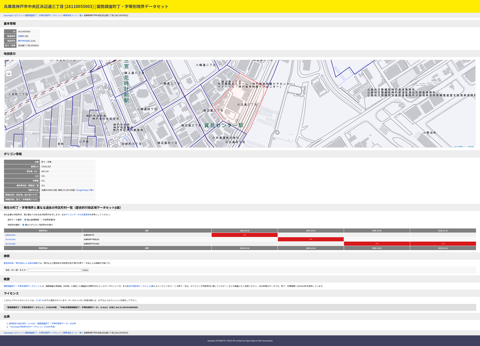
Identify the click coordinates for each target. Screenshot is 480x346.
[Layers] (9, 73)
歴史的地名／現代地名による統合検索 (21, 262)
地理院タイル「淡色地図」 (466, 146)
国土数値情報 (33, 219)
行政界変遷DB (48, 219)
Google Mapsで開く (85, 189)
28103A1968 (10, 239)
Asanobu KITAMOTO (217, 340)
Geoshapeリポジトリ (13, 15)
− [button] (8, 67)
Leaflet (455, 146)
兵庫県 (21, 36)
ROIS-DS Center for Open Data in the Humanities (250, 340)
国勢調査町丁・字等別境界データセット (43, 15)
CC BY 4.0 (40, 300)
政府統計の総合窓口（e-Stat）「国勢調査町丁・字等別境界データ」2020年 (42, 323)
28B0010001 (10, 235)
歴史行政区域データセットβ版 (140, 285)
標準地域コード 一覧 (72, 15)
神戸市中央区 (24, 40)
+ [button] (8, 63)
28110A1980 (10, 243)
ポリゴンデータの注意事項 (78, 214)
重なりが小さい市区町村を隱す (38, 224)
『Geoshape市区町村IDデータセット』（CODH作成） (32, 326)
